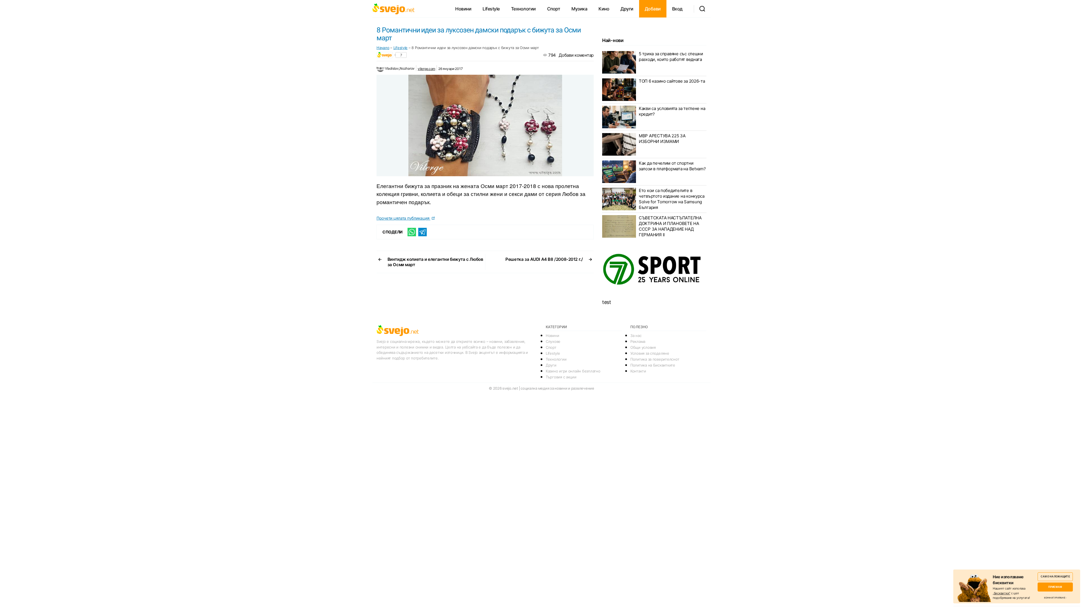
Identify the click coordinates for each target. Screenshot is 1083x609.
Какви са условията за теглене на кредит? (672, 111)
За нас (635, 335)
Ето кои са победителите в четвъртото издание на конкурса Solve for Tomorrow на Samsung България (672, 199)
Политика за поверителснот (654, 359)
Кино (603, 9)
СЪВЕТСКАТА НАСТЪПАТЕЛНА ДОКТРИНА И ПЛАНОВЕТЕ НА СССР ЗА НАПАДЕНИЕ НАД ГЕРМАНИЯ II (670, 226)
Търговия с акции (561, 377)
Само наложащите (1055, 576)
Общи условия (643, 347)
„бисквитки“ (1001, 593)
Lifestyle (491, 9)
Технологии (523, 9)
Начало (383, 47)
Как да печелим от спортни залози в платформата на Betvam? (672, 165)
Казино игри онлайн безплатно (573, 371)
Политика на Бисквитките (652, 365)
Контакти (638, 371)
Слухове (553, 341)
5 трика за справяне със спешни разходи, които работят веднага (671, 56)
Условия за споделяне (649, 353)
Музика (579, 9)
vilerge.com (426, 69)
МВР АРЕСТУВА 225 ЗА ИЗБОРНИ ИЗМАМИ (662, 138)
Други (626, 9)
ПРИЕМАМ (1055, 587)
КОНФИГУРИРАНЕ (1054, 597)
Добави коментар (576, 55)
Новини (463, 9)
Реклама (637, 341)
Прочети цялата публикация (403, 218)
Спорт (553, 9)
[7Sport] (654, 269)
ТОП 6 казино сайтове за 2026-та (672, 81)
